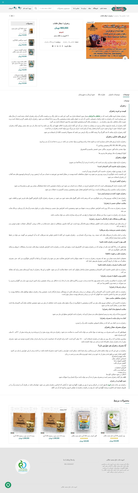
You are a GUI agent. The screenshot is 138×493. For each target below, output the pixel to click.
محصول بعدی (10, 16)
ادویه (109, 385)
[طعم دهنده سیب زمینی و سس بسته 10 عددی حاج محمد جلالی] (31, 66)
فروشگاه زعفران (49, 42)
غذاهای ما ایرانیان (94, 116)
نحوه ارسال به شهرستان (86, 94)
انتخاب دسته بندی (46, 8)
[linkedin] (57, 46)
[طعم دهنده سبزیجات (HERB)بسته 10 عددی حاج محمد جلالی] (31, 79)
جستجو (35, 8)
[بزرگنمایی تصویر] (125, 58)
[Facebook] (62, 46)
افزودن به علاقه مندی (60, 35)
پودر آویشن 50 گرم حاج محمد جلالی (114, 436)
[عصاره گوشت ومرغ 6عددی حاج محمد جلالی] (31, 53)
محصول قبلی (14, 16)
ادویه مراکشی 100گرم (20, 40)
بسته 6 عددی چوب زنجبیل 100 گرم (23, 436)
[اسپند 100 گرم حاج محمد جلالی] (31, 32)
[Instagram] (60, 46)
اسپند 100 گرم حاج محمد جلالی (19, 29)
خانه (128, 16)
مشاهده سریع (102, 410)
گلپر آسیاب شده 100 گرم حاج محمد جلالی (84, 436)
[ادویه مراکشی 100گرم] (31, 42)
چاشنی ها (122, 16)
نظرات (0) (101, 94)
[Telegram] (52, 46)
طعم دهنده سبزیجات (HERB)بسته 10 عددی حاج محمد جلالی (20, 76)
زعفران (116, 16)
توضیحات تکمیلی (114, 94)
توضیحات (126, 94)
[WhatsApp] (55, 46)
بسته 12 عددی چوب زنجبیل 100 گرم (54, 436)
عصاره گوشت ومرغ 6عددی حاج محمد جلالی (20, 51)
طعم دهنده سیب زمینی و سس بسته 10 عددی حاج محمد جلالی (19, 63)
